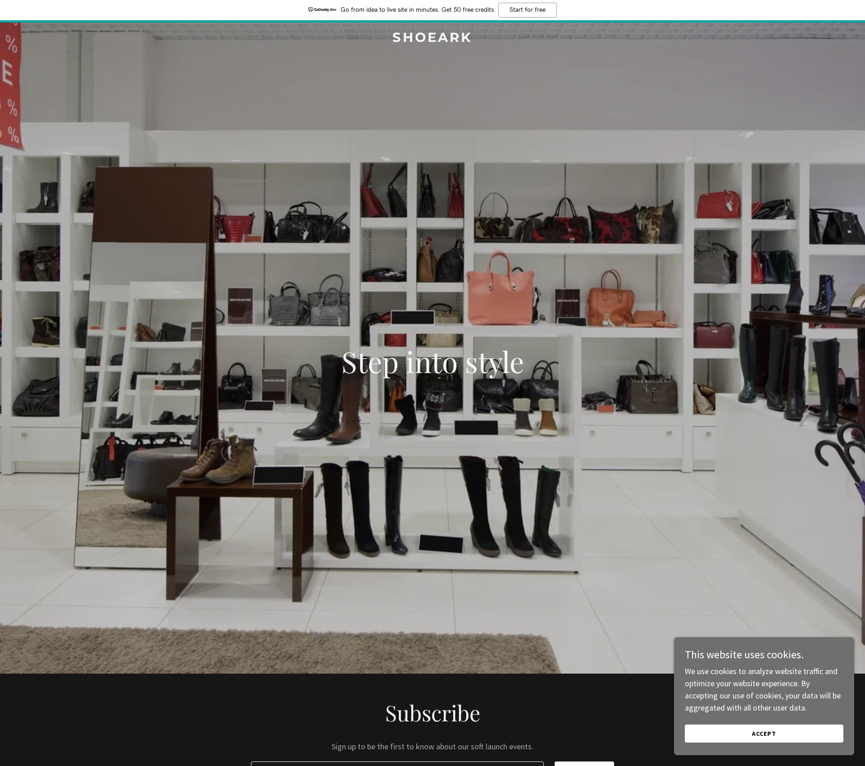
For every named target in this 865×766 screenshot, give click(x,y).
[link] (432, 39)
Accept (764, 734)
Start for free (528, 10)
